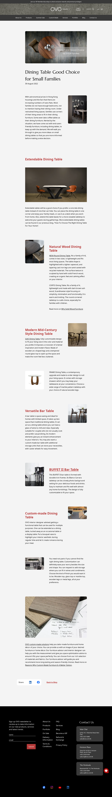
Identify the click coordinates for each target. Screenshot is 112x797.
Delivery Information (48, 738)
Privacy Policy (61, 745)
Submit (31, 747)
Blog (58, 729)
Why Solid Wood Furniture (72, 309)
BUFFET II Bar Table (64, 469)
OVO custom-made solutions (37, 644)
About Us (46, 721)
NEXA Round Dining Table (59, 255)
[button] (106, 770)
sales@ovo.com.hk (85, 739)
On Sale (46, 733)
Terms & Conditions (47, 745)
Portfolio (46, 729)
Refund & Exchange (60, 738)
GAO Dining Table (32, 339)
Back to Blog (52, 682)
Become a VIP (61, 733)
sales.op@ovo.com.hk (86, 773)
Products (46, 725)
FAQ (57, 721)
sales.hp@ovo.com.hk (86, 757)
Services (59, 725)
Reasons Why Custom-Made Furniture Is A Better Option (48, 665)
